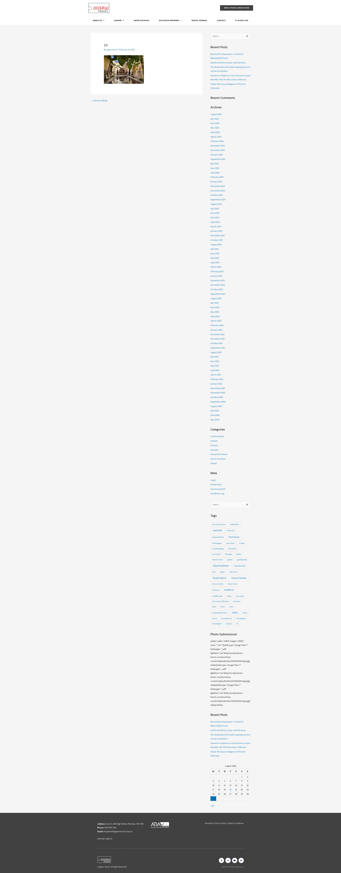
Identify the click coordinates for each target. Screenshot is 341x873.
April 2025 (215, 173)
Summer (214, 450)
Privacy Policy (220, 823)
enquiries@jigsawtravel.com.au (117, 831)
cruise (242, 543)
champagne (217, 543)
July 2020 (214, 410)
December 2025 (217, 146)
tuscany (229, 624)
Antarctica (234, 524)
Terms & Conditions (236, 823)
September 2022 (217, 294)
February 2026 (217, 141)
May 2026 (214, 128)
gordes (230, 560)
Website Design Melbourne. (232, 867)
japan (222, 572)
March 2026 (215, 137)
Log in (213, 480)
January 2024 (216, 231)
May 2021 (214, 366)
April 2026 (215, 132)
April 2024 (215, 222)
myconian (240, 596)
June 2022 (215, 307)
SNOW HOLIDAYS (141, 20)
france (238, 554)
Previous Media (99, 100)
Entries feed (216, 484)
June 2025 (214, 168)
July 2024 (214, 208)
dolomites (232, 549)
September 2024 (217, 199)
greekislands (242, 560)
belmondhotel (218, 537)
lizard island (219, 578)
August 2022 (216, 298)
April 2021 (215, 370)
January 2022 (216, 330)
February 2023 (217, 271)
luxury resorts (217, 584)
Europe (228, 554)
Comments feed (217, 489)
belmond (230, 531)
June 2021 (214, 361)
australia (217, 530)
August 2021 (216, 352)
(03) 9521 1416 (110, 827)
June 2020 (215, 415)
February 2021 (216, 379)
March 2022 (215, 321)
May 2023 (214, 258)
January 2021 (216, 384)
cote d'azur (230, 543)
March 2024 (215, 226)
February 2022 (217, 325)
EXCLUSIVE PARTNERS (169, 20)
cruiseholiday (218, 549)
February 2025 (217, 177)
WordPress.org (217, 493)
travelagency (241, 618)
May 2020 (214, 420)
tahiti (235, 612)
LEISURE (118, 20)
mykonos (236, 601)
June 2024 (215, 213)
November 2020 (217, 393)
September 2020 (218, 402)
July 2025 (214, 163)
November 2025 (217, 150)
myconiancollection (220, 601)
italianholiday (239, 566)
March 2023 (215, 267)
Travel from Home (218, 454)
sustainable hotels (219, 613)
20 (230, 789)
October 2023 (216, 240)
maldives (229, 589)
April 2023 (215, 262)
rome (231, 607)
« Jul (212, 805)
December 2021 (217, 334)
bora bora (234, 537)
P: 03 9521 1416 (241, 20)
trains (245, 613)
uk (237, 624)
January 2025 (216, 181)
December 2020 (217, 388)
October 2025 (216, 155)
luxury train (232, 584)
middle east (217, 596)
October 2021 (216, 343)
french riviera (217, 560)
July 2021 (214, 357)
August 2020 (216, 406)
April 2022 (215, 316)
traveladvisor (226, 618)
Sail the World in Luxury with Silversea (228, 62)
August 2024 (216, 204)
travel (214, 618)
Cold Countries (217, 436)
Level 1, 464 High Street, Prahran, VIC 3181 (125, 824)
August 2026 (216, 114)
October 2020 (216, 397)
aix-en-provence (219, 524)
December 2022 (217, 280)
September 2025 (217, 159)
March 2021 (215, 375)
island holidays (221, 565)
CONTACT (221, 20)
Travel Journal (199, 20)
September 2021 (217, 348)
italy (214, 572)
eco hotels (216, 554)
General (214, 445)
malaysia (215, 590)
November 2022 (217, 285)
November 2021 (217, 339)
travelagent (216, 624)
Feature (214, 441)
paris (214, 607)
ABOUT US (97, 20)
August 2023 (216, 244)
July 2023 (214, 249)
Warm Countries (218, 459)
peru (223, 607)
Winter (213, 463)
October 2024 (216, 195)
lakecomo (234, 572)
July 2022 (214, 303)
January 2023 (216, 276)
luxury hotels (239, 578)
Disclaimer (209, 823)
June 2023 (214, 253)
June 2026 (215, 123)
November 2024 (217, 191)
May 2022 (214, 312)
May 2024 (214, 217)
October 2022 (216, 289)
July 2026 (214, 119)
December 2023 (217, 235)
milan (229, 596)
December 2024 (217, 186)
